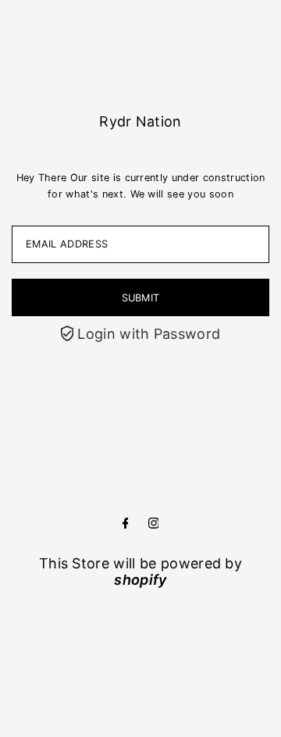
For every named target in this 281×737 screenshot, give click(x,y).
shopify (140, 579)
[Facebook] (126, 523)
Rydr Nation (140, 121)
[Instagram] (153, 523)
